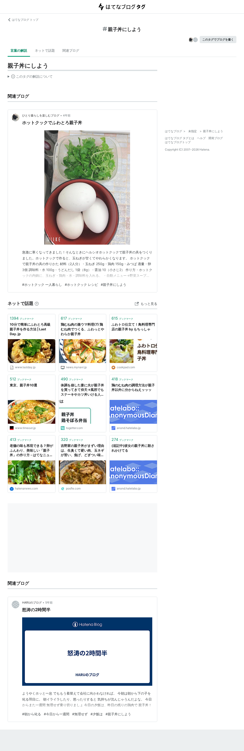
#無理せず (80, 714)
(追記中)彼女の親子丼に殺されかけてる (133, 448)
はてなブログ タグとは (179, 138)
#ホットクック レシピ (81, 284)
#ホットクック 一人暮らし (42, 284)
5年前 (49, 602)
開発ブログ (215, 138)
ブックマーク (22, 318)
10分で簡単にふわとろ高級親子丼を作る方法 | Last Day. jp (30, 329)
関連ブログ (70, 50)
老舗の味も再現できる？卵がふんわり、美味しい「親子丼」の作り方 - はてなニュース (31, 451)
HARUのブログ (32, 602)
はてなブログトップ (178, 142)
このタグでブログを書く (218, 39)
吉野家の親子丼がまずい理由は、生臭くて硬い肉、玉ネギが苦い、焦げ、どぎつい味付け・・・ (82, 451)
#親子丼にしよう (113, 284)
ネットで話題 (45, 50)
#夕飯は (97, 714)
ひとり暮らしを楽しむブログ (40, 115)
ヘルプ (201, 138)
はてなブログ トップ (25, 19)
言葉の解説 (18, 50)
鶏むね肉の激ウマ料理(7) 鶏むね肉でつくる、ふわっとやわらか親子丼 (82, 329)
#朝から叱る (31, 714)
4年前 (67, 115)
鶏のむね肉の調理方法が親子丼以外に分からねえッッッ (133, 387)
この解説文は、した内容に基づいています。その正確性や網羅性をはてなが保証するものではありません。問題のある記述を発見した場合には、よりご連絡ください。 (30, 77)
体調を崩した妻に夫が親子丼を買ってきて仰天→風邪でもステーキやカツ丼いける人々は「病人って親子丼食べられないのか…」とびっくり (82, 390)
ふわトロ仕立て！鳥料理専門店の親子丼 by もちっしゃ (133, 326)
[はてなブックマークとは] (37, 303)
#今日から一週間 (56, 714)
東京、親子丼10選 (23, 385)
